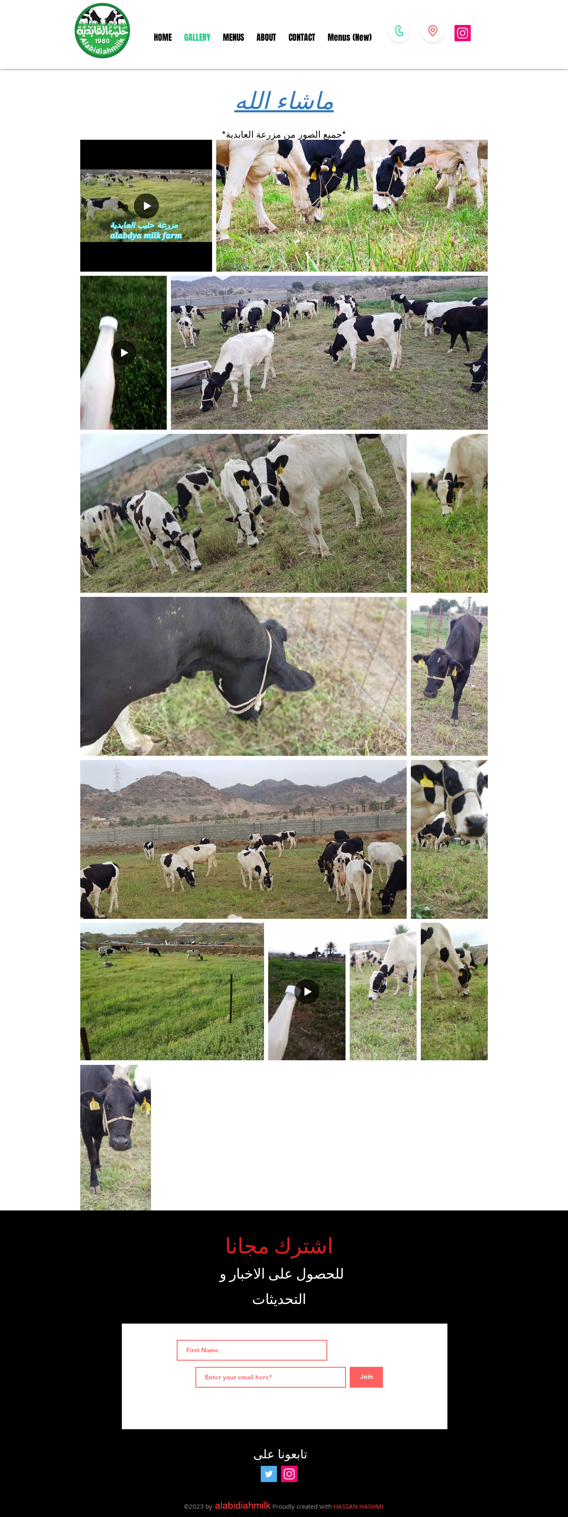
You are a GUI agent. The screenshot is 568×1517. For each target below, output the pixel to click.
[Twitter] (269, 1474)
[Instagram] (462, 33)
